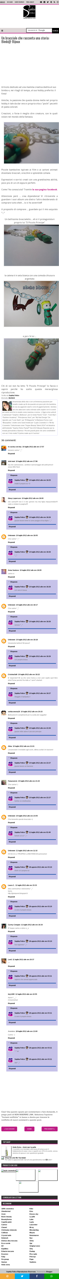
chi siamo (10, 2)
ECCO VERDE (5, 1243)
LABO (31, 1219)
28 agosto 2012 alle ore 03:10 (40, 867)
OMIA (32, 1241)
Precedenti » (49, 1129)
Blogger (49, 1272)
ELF (2, 1246)
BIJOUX (12, 398)
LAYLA (32, 1222)
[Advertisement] (29, 23)
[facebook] (44, 2)
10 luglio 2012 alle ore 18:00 (32, 498)
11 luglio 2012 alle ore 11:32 (26, 851)
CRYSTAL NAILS (6, 1235)
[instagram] (57, 2)
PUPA (31, 1259)
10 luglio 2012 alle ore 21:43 (29, 781)
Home (29, 1129)
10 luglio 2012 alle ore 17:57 (33, 447)
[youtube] (41, 2)
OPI (31, 1243)
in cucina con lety (15, 447)
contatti (2, 2)
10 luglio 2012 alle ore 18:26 (40, 517)
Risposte (13, 475)
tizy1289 (11, 994)
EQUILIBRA (4, 1249)
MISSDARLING (34, 1230)
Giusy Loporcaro (14, 498)
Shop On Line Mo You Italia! (15, 1158)
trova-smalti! (30, 2)
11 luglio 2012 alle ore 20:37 (23, 960)
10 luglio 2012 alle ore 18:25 (40, 480)
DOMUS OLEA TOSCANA (9, 1241)
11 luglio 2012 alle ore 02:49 (40, 832)
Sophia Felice (20, 480)
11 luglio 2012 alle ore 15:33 (26, 885)
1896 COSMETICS (7, 1209)
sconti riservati (19, 2)
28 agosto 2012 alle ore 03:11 (40, 976)
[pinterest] (51, 2)
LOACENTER (33, 1225)
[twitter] (47, 2)
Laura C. (11, 885)
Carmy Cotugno (14, 925)
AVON (3, 1214)
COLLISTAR (4, 1233)
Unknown (11, 535)
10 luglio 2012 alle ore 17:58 (26, 461)
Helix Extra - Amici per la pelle (24, 1147)
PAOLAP (32, 1251)
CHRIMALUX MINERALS (9, 1230)
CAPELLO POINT (6, 1222)
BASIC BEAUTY (6, 1217)
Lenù (10, 960)
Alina (10, 746)
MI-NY (32, 1227)
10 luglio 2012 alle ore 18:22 (29, 674)
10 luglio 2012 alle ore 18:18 (27, 640)
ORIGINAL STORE (35, 1246)
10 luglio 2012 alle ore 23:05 (27, 816)
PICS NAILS (33, 1254)
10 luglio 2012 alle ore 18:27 (40, 693)
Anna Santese (13, 570)
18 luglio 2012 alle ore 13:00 (26, 1031)
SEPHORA (33, 1262)
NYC (31, 1238)
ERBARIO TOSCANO (7, 1251)
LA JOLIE (32, 1217)
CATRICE (4, 1225)
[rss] (54, 2)
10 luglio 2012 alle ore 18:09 (30, 570)
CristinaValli (12, 674)
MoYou (32, 1233)
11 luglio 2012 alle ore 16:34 (32, 925)
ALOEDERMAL (5, 1211)
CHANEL (4, 1227)
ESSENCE (4, 1254)
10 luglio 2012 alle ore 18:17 (27, 605)
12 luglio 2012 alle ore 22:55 (26, 994)
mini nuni (11, 461)
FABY (3, 1257)
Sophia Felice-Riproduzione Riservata (21, 1272)
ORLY (31, 1249)
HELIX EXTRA (5, 1265)
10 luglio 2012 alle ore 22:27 (40, 763)
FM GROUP (5, 1259)
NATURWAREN (34, 1235)
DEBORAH (4, 1238)
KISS (31, 1211)
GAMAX (4, 1262)
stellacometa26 (14, 712)
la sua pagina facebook (44, 189)
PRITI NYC (33, 1257)
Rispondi (11, 454)
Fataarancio (12, 781)
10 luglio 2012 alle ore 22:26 (40, 728)
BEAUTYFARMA (6, 1219)
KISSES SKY (34, 1214)
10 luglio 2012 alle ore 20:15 (32, 712)
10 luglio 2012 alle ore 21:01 (23, 746)
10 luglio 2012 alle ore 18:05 (27, 535)
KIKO (31, 1209)
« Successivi (9, 1129)
